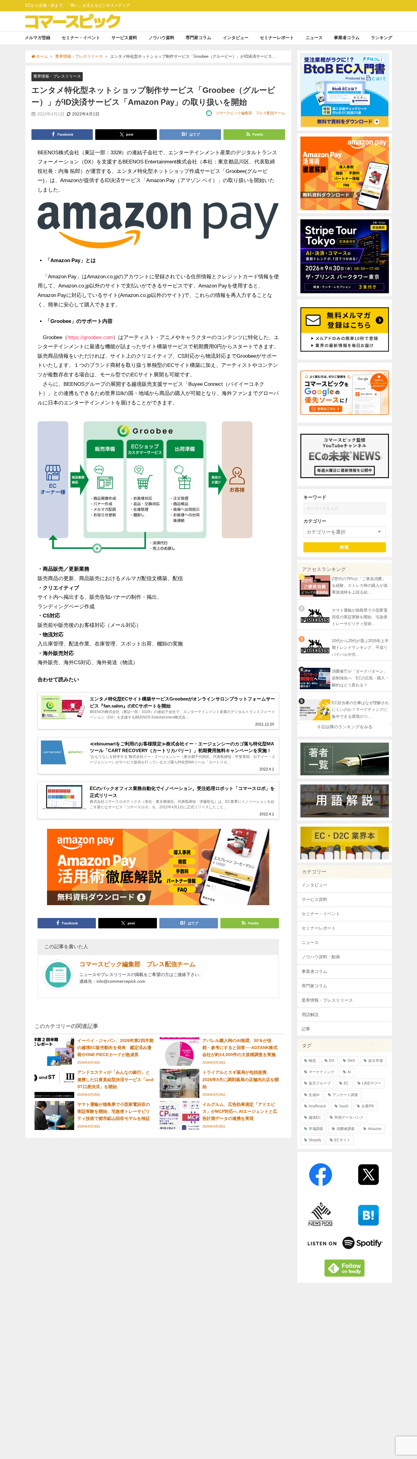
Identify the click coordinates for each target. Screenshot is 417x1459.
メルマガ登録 (37, 37)
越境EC (315, 1117)
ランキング (381, 37)
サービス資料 (124, 37)
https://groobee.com (90, 337)
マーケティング (321, 1072)
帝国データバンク (349, 1117)
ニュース (314, 37)
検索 (344, 547)
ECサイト (342, 1140)
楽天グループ (320, 1083)
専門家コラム (198, 37)
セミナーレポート (277, 37)
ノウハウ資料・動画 (321, 957)
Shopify (315, 1140)
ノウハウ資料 (161, 37)
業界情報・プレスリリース (57, 76)
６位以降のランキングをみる (344, 727)
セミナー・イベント (81, 37)
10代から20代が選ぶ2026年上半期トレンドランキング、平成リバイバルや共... (360, 647)
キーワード (314, 497)
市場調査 (316, 1129)
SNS (351, 1060)
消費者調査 (345, 1129)
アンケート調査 (345, 1095)
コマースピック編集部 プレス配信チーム (250, 113)
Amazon (375, 1129)
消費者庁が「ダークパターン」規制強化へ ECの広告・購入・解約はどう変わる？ (360, 678)
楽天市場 (375, 1060)
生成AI (314, 1095)
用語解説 (310, 1014)
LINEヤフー (371, 1083)
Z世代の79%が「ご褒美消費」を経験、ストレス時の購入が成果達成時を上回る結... (359, 585)
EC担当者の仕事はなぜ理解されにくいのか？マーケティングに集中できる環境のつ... (360, 710)
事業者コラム (347, 37)
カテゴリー (314, 521)
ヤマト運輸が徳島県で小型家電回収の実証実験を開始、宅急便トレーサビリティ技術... (359, 617)
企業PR (367, 1106)
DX (331, 1060)
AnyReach (317, 1106)
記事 (306, 1029)
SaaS (343, 1106)
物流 (312, 1060)
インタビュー (235, 37)
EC (346, 1083)
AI (349, 1072)
